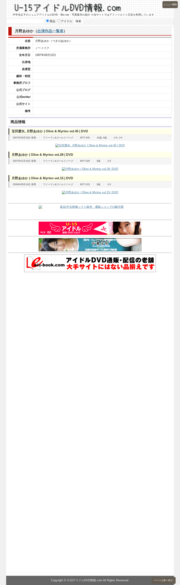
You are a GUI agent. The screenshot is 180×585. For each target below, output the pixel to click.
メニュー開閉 (170, 4)
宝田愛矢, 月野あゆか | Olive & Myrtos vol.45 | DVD (50, 131)
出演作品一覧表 (50, 31)
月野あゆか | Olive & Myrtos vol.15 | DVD (42, 178)
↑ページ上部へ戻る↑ (163, 580)
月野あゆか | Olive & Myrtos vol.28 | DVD (42, 154)
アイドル (66, 21)
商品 (52, 21)
